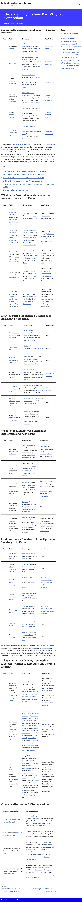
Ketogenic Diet (65, 52)
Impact (72, 46)
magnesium (28, 696)
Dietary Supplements (65, 41)
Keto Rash (8, 819)
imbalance (12, 277)
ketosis (42, 486)
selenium (35, 691)
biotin (23, 95)
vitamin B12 (31, 95)
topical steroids (35, 398)
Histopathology (28, 356)
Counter (75, 38)
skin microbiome (14, 280)
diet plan (76, 41)
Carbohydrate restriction (29, 745)
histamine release (31, 251)
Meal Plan (67, 54)
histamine (36, 80)
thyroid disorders (37, 390)
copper (34, 696)
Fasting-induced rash (28, 126)
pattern (32, 337)
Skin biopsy (27, 346)
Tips (78, 60)
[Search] (79, 4)
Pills (66, 57)
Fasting (69, 44)
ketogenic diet (46, 216)
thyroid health (13, 729)
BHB (62, 36)
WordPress (17, 900)
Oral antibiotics (26, 606)
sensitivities (45, 255)
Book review (66, 36)
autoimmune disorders (32, 377)
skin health (34, 276)
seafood (33, 760)
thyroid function (36, 844)
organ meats (28, 765)
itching (36, 255)
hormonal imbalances (32, 825)
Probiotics (26, 294)
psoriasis (26, 242)
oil (34, 567)
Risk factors (43, 446)
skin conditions (47, 844)
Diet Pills (72, 41)
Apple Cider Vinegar (68, 33)
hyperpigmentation (31, 340)
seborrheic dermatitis (29, 245)
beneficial (36, 787)
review (72, 60)
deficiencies (35, 780)
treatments (27, 403)
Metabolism (72, 54)
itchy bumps (34, 48)
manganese (25, 699)
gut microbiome (26, 624)
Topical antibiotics (27, 593)
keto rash (27, 44)
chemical (33, 463)
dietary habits (10, 873)
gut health (36, 650)
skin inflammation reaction (21, 144)
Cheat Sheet (64, 38)
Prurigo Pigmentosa (29, 330)
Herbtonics (68, 46)
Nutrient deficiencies (28, 93)
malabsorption (46, 702)
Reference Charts (65, 60)
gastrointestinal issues (47, 299)
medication (27, 424)
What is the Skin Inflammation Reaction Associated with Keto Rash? (24, 171)
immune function (26, 725)
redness (29, 506)
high (30, 80)
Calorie (71, 36)
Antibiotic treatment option (48, 114)
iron (23, 696)
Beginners (76, 33)
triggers (11, 237)
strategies (12, 769)
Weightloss (73, 63)
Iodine (23, 711)
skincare (43, 276)
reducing (11, 296)
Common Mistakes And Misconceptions (15, 190)
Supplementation (27, 768)
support (24, 637)
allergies (51, 253)
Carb (78, 36)
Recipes (74, 57)
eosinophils (36, 364)
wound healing (28, 742)
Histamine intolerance (28, 75)
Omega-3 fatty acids (28, 730)
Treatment (25, 517)
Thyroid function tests (30, 385)
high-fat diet (49, 831)
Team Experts (10, 23)
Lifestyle (77, 52)
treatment (12, 117)
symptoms (12, 48)
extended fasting (49, 159)
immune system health (28, 626)
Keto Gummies (72, 52)
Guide (75, 44)
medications (35, 872)
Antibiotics (25, 108)
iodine (30, 691)
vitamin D (27, 694)
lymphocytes (38, 361)
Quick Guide (69, 57)
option (26, 645)
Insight (7, 645)
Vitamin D (24, 718)
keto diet (35, 818)
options (11, 523)
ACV (62, 33)
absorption (31, 750)
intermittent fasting (27, 131)
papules (17, 257)
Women (70, 66)
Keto (67, 49)
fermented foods (27, 84)
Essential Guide (64, 44)
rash (12, 377)
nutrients (11, 685)
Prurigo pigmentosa (27, 57)
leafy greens (34, 763)
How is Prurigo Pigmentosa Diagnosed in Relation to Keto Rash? (23, 174)
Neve (3, 900)
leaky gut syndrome (46, 454)
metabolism (34, 716)
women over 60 (70, 68)
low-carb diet (51, 144)
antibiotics (44, 273)
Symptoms (25, 502)
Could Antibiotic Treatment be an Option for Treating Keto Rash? (24, 181)
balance (32, 296)
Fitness (72, 44)
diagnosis (15, 63)
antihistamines (13, 405)
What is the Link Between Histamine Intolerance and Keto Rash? (23, 178)
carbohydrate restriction (29, 785)
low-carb (41, 831)
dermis (29, 361)
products (48, 276)
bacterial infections (27, 598)
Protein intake (32, 738)
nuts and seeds (26, 763)
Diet (79, 38)
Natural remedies (27, 564)
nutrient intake (36, 102)
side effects (47, 648)
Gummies (63, 46)
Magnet (62, 54)
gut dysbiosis (49, 451)
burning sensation (14, 261)
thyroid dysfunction (48, 729)
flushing (24, 509)
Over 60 (63, 57)
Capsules (75, 36)
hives (35, 504)
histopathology (13, 360)
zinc (23, 694)
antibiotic (11, 114)
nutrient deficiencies (48, 690)
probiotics (15, 306)
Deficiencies (45, 724)
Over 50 (77, 55)
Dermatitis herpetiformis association (49, 98)
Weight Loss (66, 63)
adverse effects (28, 421)
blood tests (12, 391)
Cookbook (70, 38)
